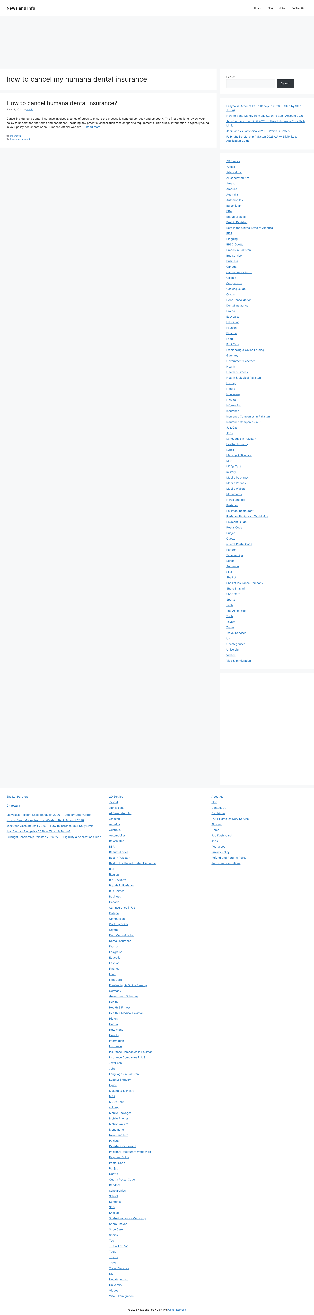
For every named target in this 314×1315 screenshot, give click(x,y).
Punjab (231, 533)
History (231, 383)
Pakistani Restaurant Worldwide (247, 516)
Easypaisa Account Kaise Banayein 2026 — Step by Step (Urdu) (49, 814)
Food (229, 338)
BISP (229, 233)
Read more (93, 127)
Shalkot (231, 577)
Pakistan (232, 505)
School (230, 560)
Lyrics (230, 449)
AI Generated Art (237, 178)
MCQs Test (233, 466)
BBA (229, 211)
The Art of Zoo (236, 610)
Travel (230, 627)
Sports (230, 599)
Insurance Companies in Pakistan (248, 416)
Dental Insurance (237, 305)
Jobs (282, 8)
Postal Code (234, 527)
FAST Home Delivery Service (230, 818)
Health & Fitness (237, 372)
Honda (230, 388)
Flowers (216, 824)
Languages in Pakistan (241, 438)
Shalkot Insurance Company (244, 583)
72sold (230, 166)
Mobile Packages (237, 477)
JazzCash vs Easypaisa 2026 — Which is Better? (258, 131)
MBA (229, 461)
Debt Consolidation (239, 300)
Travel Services (236, 633)
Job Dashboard (221, 835)
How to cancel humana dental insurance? (62, 103)
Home (257, 8)
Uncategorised (236, 644)
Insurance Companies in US (244, 422)
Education (232, 322)
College (231, 277)
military (231, 472)
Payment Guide (236, 522)
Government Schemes (240, 361)
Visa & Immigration (238, 660)
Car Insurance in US (239, 272)
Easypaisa (233, 316)
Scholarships (234, 555)
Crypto (230, 294)
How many (233, 394)
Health (230, 366)
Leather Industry (237, 444)
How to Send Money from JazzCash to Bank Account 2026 (265, 115)
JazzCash (232, 427)
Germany (232, 355)
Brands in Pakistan (238, 250)
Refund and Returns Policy (228, 857)
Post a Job (218, 846)
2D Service (233, 161)
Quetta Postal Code (239, 544)
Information (233, 405)
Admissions (234, 172)
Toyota (230, 621)
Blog (270, 8)
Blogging (232, 239)
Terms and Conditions (225, 863)
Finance (231, 333)
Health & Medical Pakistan (243, 377)
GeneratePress (177, 1309)
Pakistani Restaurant (239, 510)
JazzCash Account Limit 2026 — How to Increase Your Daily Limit (50, 825)
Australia (232, 194)
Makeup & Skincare (239, 455)
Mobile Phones (236, 483)
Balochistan (234, 205)
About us (217, 796)
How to (231, 400)
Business (232, 261)
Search (231, 77)
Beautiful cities (236, 216)
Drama (230, 311)
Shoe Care (233, 594)
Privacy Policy (220, 852)
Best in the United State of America (249, 227)
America (231, 189)
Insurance (15, 135)
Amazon (231, 183)
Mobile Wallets (235, 488)
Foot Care (232, 344)
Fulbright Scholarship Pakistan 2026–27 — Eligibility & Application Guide (54, 837)
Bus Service (234, 255)
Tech (229, 605)
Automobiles (234, 200)
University (232, 649)
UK (228, 638)
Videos (231, 655)
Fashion (231, 327)
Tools (229, 616)
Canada (231, 266)
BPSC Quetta (235, 244)
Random (231, 549)
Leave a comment (20, 139)
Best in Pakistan (236, 222)
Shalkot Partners (17, 796)
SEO (229, 572)
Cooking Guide (236, 289)
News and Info (21, 8)
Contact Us (297, 8)
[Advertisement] (157, 41)
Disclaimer (218, 813)
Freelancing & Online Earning (245, 350)
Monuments (234, 494)
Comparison (234, 283)
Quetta (230, 538)
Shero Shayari (235, 588)
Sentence (232, 566)
